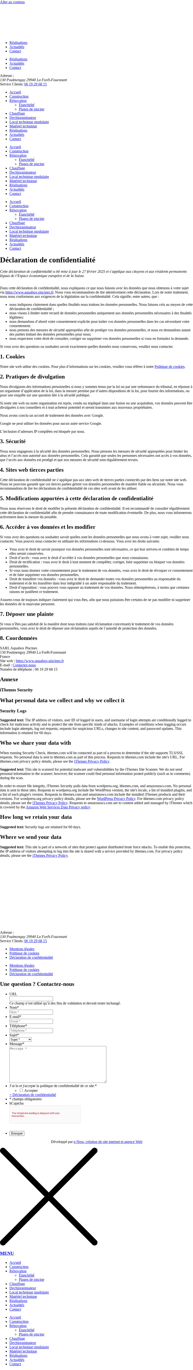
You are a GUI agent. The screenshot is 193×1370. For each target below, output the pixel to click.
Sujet (14, 1035)
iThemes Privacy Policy (91, 761)
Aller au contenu (12, 2)
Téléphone (18, 1026)
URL (13, 994)
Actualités (16, 47)
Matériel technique (23, 126)
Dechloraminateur (22, 118)
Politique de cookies (170, 367)
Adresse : (7, 76)
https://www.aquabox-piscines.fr (29, 292)
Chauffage (17, 113)
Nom (14, 1007)
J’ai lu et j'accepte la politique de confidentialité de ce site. (53, 1086)
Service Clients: (11, 84)
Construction (18, 96)
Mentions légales (21, 949)
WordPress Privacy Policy (116, 799)
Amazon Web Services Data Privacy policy (58, 807)
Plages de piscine (31, 109)
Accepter (31, 1090)
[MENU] (48, 1244)
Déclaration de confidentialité (31, 957)
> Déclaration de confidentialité (32, 1095)
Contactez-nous (24, 665)
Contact (15, 51)
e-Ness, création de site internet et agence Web (108, 1142)
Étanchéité (26, 105)
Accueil (15, 92)
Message (16, 1044)
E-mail (15, 1017)
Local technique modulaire (29, 122)
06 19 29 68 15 (35, 84)
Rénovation (18, 101)
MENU (7, 1253)
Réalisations (18, 43)
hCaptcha (16, 1103)
